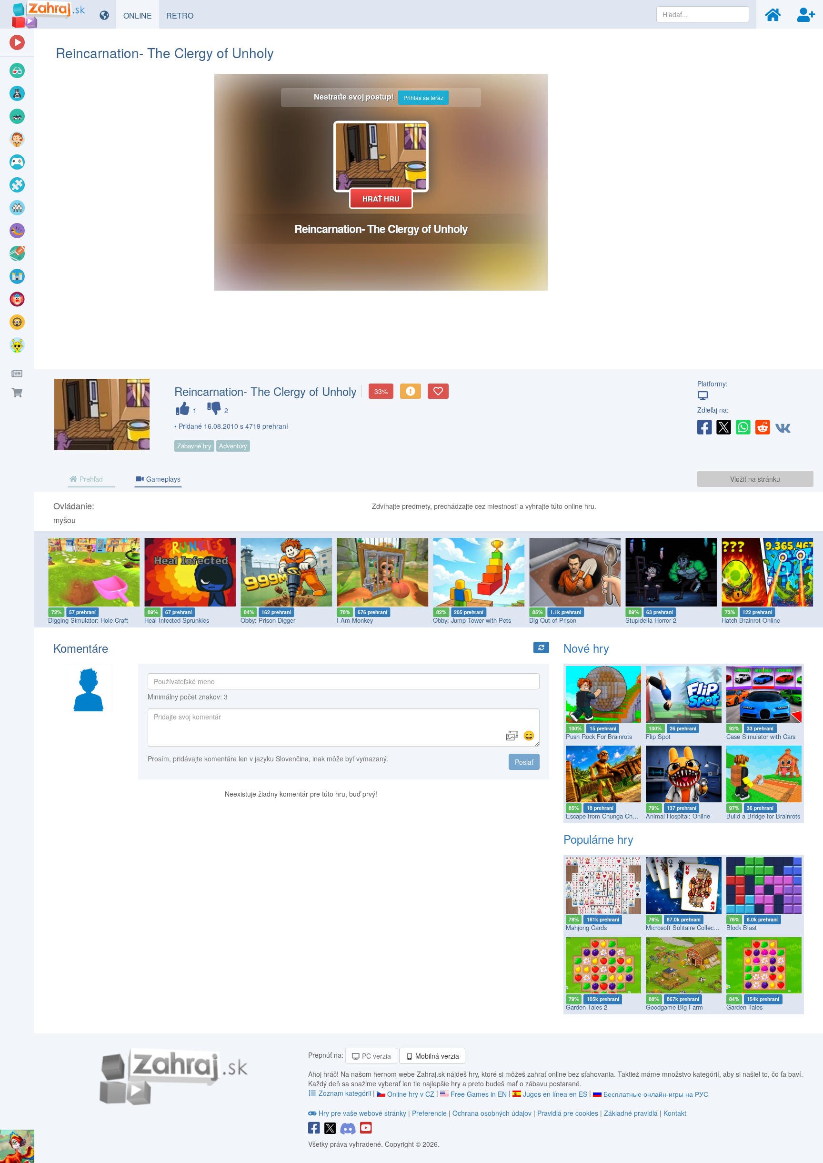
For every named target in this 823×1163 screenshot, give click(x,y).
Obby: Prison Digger (266, 620)
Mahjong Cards (586, 927)
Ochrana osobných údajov (492, 1113)
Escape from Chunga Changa (606, 815)
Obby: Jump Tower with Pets (470, 620)
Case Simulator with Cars (760, 736)
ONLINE (141, 15)
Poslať (524, 762)
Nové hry (586, 647)
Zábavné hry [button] (194, 445)
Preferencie (430, 1113)
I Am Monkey (353, 620)
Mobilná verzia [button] (436, 1056)
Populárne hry (598, 838)
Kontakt (674, 1113)
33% (381, 391)
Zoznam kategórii (345, 1093)
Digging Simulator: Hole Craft (86, 620)
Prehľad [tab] (90, 479)
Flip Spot (658, 736)
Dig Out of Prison (550, 620)
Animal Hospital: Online (678, 815)
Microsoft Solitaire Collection (684, 927)
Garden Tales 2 (586, 1006)
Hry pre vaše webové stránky (362, 1113)
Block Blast (741, 927)
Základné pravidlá (631, 1113)
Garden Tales (744, 1006)
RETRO (183, 15)
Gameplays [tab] (162, 479)
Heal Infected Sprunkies (174, 620)
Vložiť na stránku (755, 479)
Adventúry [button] (233, 445)
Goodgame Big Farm (674, 1006)
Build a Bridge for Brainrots (763, 815)
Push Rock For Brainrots (599, 736)
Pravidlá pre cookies (567, 1113)
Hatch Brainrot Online (749, 620)
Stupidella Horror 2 (648, 620)
